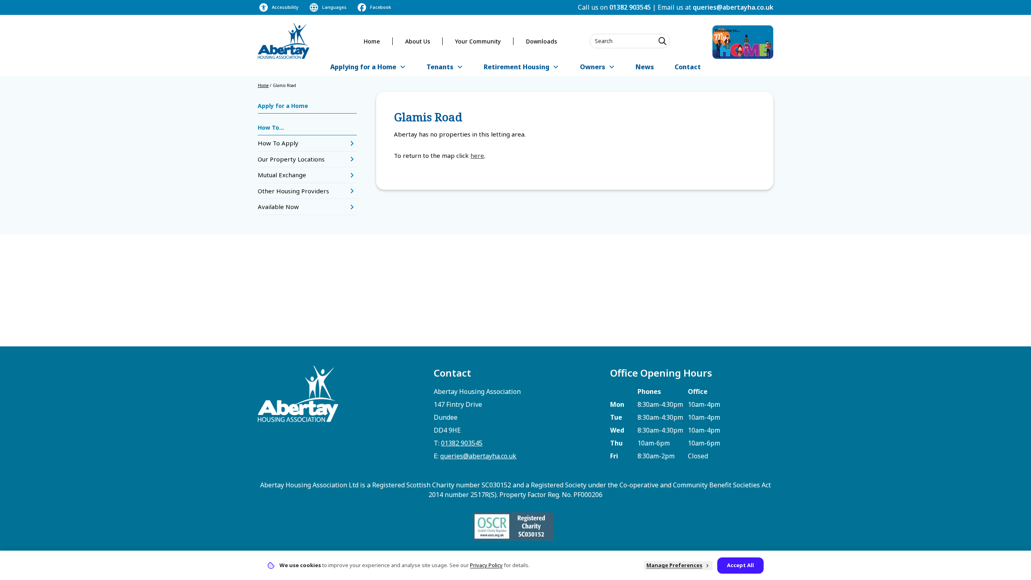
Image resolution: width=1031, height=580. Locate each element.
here (477, 155)
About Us (417, 41)
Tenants (439, 66)
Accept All (740, 565)
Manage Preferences (674, 565)
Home (372, 41)
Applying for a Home (363, 66)
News (645, 66)
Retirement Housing (516, 66)
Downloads (541, 41)
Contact (688, 66)
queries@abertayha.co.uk (733, 7)
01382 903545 (630, 7)
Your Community (478, 41)
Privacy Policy (486, 565)
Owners (592, 66)
